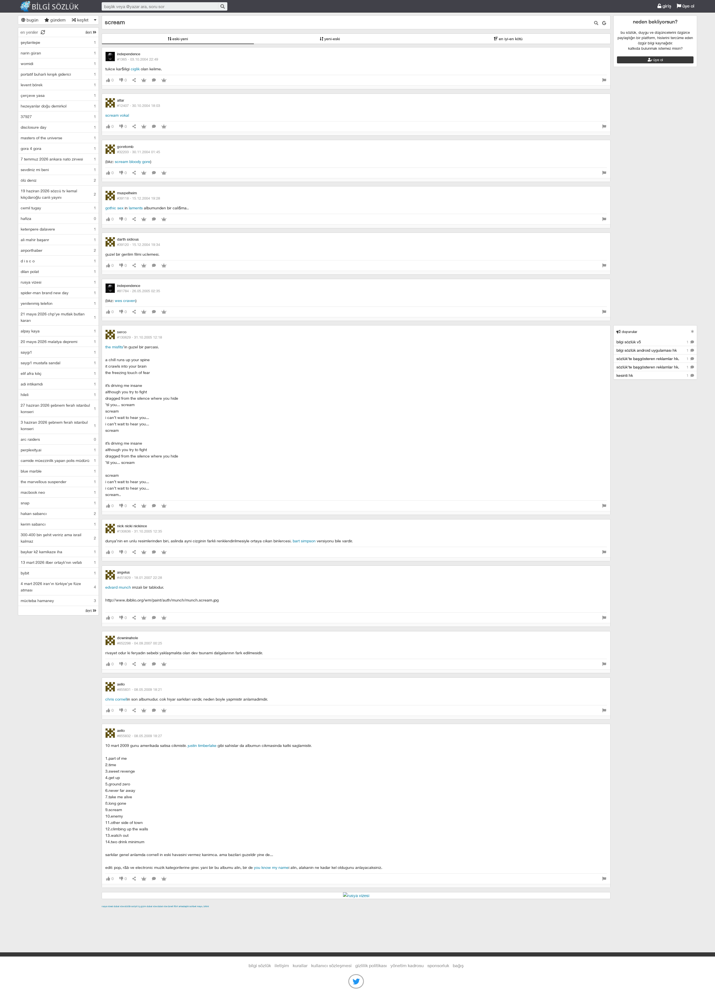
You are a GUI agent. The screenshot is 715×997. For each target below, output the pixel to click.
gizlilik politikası (371, 965)
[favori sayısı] (143, 80)
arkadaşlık (184, 906)
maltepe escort (139, 912)
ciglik (135, 68)
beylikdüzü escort (397, 912)
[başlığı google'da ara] (604, 23)
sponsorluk (438, 965)
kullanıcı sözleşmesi (331, 965)
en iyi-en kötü (510, 38)
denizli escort (189, 912)
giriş (666, 6)
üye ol (687, 6)
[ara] (222, 6)
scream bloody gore (132, 161)
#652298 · (139, 643)
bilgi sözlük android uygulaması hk (653, 350)
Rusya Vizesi (107, 906)
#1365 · (137, 59)
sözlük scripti (131, 906)
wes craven (125, 300)
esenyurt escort (365, 912)
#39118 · (138, 198)
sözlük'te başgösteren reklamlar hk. (653, 358)
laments (136, 207)
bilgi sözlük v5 (653, 341)
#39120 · (138, 244)
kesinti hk (653, 375)
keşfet (82, 19)
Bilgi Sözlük (54, 6)
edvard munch (118, 587)
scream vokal (117, 115)
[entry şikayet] (604, 80)
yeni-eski (331, 38)
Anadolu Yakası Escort (278, 912)
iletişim (282, 965)
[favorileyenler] (164, 80)
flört (176, 906)
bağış (458, 965)
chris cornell (116, 699)
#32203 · (138, 152)
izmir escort (112, 912)
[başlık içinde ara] (596, 23)
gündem (57, 19)
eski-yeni (179, 38)
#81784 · (138, 291)
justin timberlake (202, 745)
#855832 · (139, 736)
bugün (31, 19)
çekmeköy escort (241, 912)
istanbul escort (314, 912)
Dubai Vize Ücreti (165, 906)
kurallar (300, 965)
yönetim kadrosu (407, 965)
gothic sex (114, 207)
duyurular (629, 332)
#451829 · (139, 577)
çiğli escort (213, 912)
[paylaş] (134, 80)
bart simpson (304, 540)
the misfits (114, 346)
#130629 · (139, 337)
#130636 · (139, 531)
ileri (89, 32)
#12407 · (138, 105)
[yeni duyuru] (692, 331)
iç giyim (142, 906)
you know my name (271, 867)
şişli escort (339, 912)
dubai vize (119, 906)
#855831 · (139, 689)
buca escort (165, 912)
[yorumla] (154, 80)
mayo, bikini (203, 906)
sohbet (192, 906)
